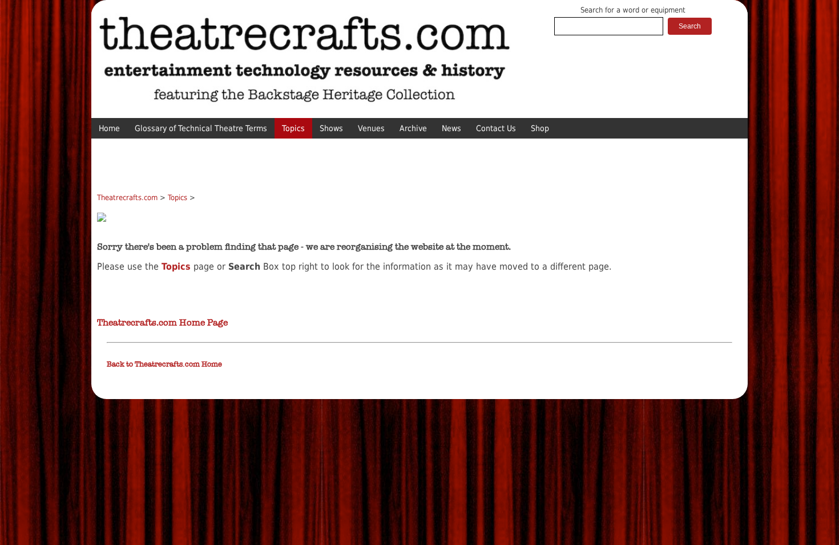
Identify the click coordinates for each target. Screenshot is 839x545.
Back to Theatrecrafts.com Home (164, 364)
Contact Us (496, 128)
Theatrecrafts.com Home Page (162, 322)
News (451, 128)
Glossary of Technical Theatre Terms (201, 128)
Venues (371, 128)
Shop (540, 128)
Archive (413, 128)
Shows (331, 128)
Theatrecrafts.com (127, 197)
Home (109, 128)
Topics (293, 128)
